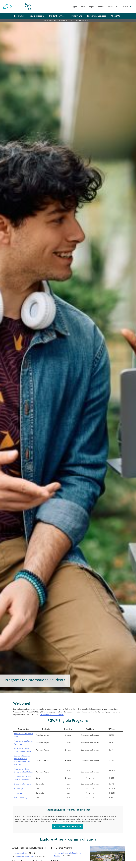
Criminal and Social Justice (24, 856)
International (62, 20)
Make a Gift (113, 6)
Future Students (52, 20)
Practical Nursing (20, 797)
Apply (74, 6)
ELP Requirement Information (68, 826)
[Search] (131, 6)
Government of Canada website (52, 715)
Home (45, 20)
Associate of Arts (21, 853)
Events (101, 6)
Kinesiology (18, 788)
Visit (83, 6)
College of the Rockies (17, 6)
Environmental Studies (22, 784)
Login (91, 6)
